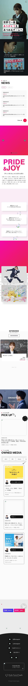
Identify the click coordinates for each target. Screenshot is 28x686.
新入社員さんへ (18, 492)
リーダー (15, 560)
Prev (3, 140)
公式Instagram (16, 643)
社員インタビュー (6, 444)
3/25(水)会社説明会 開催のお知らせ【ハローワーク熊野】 (13, 115)
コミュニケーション (10, 492)
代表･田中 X (16, 652)
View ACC (19, 593)
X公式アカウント (16, 648)
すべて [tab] (3, 87)
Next (25, 140)
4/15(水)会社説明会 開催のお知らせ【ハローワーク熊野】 (13, 96)
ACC (16, 444)
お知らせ (5, 94)
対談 (12, 444)
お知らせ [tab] (10, 87)
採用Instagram (16, 639)
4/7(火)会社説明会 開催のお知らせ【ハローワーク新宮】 (13, 106)
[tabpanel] (14, 103)
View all (19, 120)
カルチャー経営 (9, 560)
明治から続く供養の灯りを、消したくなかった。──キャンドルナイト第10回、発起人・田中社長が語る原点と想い (13, 441)
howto (19, 459)
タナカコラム (8, 562)
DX (12, 459)
